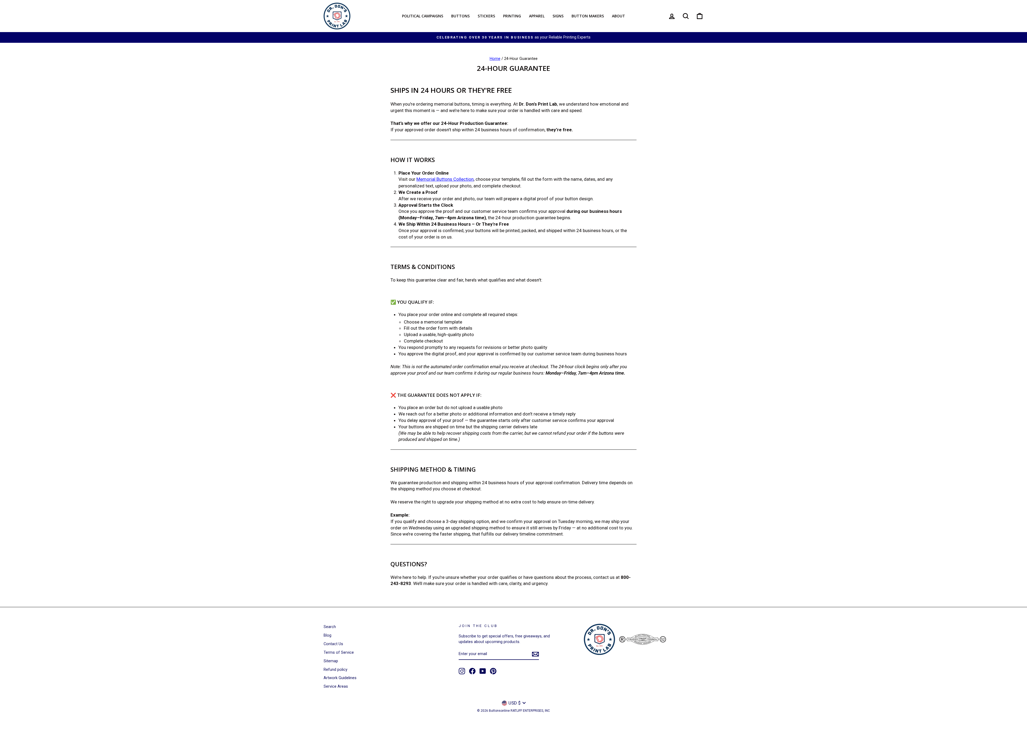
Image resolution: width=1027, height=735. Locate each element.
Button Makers (588, 15)
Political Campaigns (422, 15)
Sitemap (331, 661)
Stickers (486, 15)
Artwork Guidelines (340, 678)
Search (330, 627)
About (618, 15)
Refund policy (335, 669)
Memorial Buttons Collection (445, 179)
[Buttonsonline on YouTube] (483, 671)
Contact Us (333, 644)
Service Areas (336, 686)
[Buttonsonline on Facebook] (472, 671)
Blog (327, 635)
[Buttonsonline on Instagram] (462, 671)
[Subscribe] (535, 654)
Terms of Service (339, 652)
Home (495, 58)
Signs (558, 15)
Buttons (460, 15)
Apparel (537, 15)
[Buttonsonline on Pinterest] (493, 671)
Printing (512, 15)
